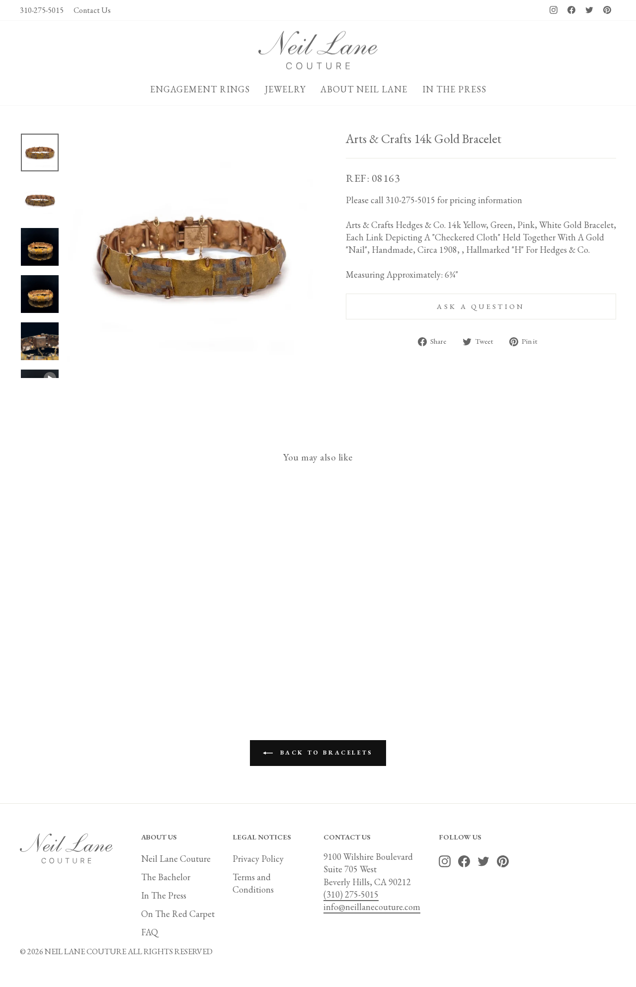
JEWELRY (285, 89)
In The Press (163, 895)
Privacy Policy (258, 858)
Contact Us (92, 10)
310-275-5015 (42, 10)
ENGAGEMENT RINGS (200, 89)
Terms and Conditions (253, 883)
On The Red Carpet (178, 913)
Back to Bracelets (325, 752)
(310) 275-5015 (351, 894)
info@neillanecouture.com (371, 906)
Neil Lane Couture (176, 858)
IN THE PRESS (454, 89)
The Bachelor (165, 877)
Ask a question (481, 306)
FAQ (149, 932)
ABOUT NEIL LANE (363, 89)
